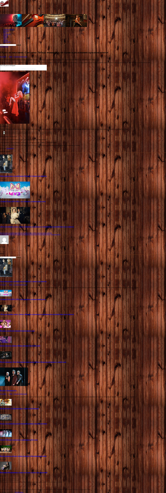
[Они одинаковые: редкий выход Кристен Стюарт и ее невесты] (6, 172)
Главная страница (8, 29)
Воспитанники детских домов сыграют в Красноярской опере (23, 456)
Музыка (5, 35)
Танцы (5, 37)
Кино (5, 32)
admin (10, 56)
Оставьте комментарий (20, 56)
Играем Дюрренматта (8, 390)
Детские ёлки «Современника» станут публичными (19, 408)
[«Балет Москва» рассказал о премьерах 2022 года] (6, 436)
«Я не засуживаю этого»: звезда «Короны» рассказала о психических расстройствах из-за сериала (37, 227)
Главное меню (4, 46)
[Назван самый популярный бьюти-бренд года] (5, 327)
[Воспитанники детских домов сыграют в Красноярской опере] (6, 452)
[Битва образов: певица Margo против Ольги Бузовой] (6, 342)
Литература (6, 34)
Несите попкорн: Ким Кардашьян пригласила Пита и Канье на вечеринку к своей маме (33, 362)
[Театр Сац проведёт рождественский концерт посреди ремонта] (6, 420)
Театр (5, 39)
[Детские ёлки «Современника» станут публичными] (6, 405)
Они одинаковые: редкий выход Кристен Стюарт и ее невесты (23, 176)
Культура (6, 31)
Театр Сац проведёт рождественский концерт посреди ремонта (23, 424)
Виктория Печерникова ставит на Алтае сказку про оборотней (23, 472)
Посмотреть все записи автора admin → (11, 250)
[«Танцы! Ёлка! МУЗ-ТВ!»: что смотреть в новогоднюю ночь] (15, 198)
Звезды (5, 40)
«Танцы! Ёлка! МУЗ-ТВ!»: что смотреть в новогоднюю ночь (23, 201)
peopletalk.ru (10, 148)
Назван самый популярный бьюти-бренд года (17, 331)
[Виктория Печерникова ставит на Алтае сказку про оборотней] (5, 469)
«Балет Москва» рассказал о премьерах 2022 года (19, 440)
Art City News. (4, 9)
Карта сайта (6, 42)
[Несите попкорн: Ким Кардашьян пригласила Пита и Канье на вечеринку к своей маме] (6, 358)
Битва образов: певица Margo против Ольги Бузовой (20, 346)
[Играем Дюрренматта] (14, 385)
